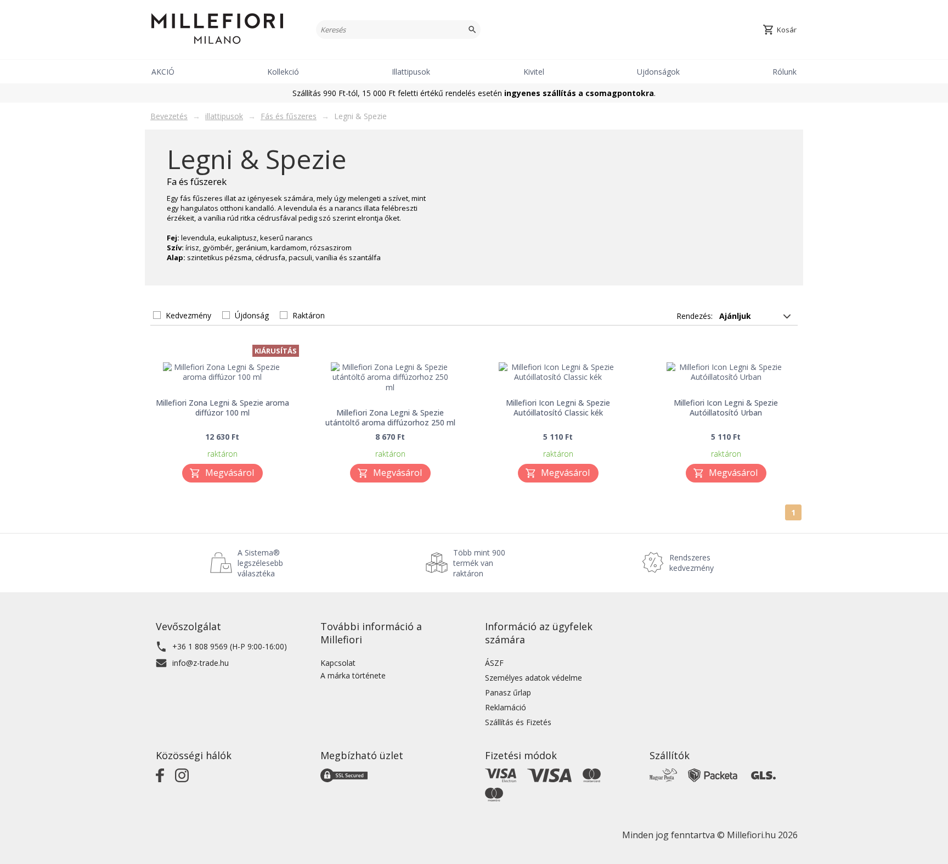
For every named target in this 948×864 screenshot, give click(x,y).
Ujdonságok (658, 71)
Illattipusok (411, 71)
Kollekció (283, 71)
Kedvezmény (188, 315)
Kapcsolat (338, 663)
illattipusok (224, 116)
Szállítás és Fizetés (518, 722)
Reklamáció (505, 707)
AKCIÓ (162, 71)
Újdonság (252, 315)
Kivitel (533, 71)
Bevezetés (169, 116)
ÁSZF (494, 663)
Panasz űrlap (508, 692)
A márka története (353, 675)
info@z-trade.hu (200, 663)
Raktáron (308, 315)
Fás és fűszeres (289, 116)
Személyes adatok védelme (533, 677)
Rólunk (784, 71)
